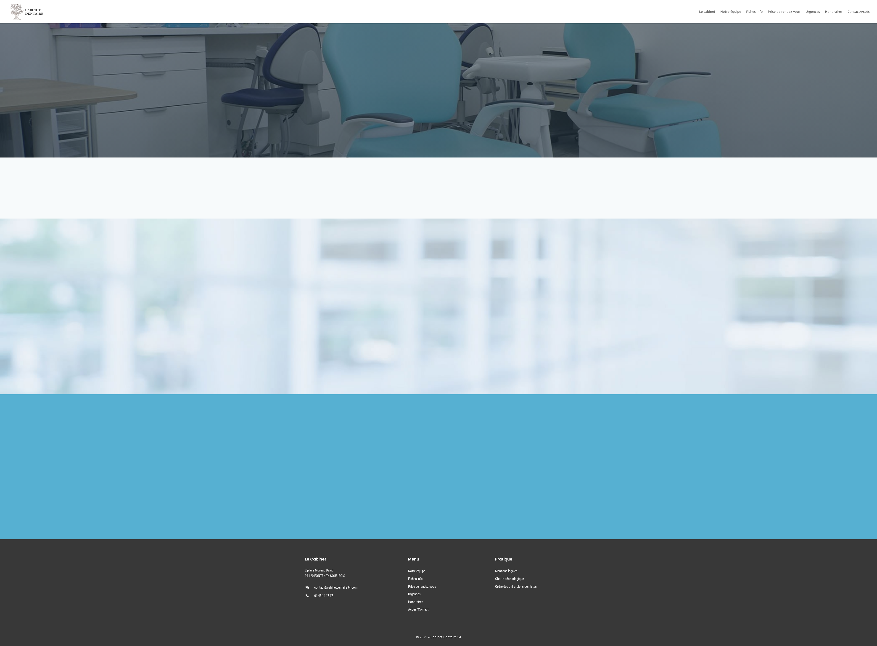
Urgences (813, 12)
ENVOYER (406, 513)
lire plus (326, 250)
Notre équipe (730, 12)
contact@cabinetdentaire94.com (335, 587)
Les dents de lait (335, 243)
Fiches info (754, 12)
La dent (327, 313)
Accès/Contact (418, 609)
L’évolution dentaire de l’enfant (349, 347)
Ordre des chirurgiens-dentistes (516, 587)
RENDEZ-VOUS (423, 188)
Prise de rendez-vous (784, 12)
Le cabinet (707, 12)
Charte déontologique (509, 579)
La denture (330, 278)
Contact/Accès (859, 12)
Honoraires (834, 12)
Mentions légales (506, 571)
